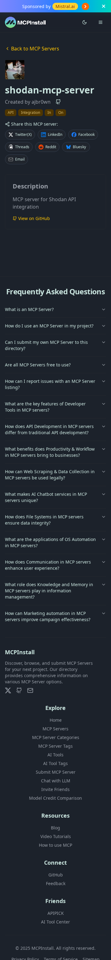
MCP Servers (55, 729)
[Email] (30, 690)
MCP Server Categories (55, 737)
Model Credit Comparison (55, 798)
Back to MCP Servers (35, 48)
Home (56, 720)
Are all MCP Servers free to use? (38, 365)
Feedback (55, 883)
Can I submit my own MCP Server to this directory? (46, 345)
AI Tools (55, 755)
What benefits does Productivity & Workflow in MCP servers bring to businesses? (50, 452)
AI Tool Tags (55, 763)
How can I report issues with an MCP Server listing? (50, 384)
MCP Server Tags (55, 746)
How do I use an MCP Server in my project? (49, 326)
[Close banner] (103, 6)
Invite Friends (55, 789)
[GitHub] (19, 690)
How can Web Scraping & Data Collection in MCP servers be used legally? (50, 475)
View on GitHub (34, 218)
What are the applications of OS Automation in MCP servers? (50, 542)
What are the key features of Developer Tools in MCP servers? (45, 407)
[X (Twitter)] (8, 690)
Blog (55, 828)
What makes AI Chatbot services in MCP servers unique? (46, 497)
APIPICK (55, 913)
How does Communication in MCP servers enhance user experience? (48, 565)
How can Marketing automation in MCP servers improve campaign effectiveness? (47, 616)
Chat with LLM (55, 781)
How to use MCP (55, 845)
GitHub (55, 875)
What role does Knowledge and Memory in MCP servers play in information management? (49, 591)
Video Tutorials (55, 836)
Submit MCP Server (56, 772)
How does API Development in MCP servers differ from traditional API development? (49, 429)
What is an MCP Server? (29, 309)
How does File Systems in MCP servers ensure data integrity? (44, 520)
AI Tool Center (55, 922)
